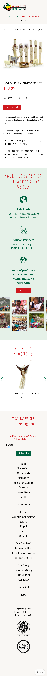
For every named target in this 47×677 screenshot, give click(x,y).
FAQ (23, 594)
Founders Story (23, 570)
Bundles (23, 497)
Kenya (23, 521)
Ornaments (23, 473)
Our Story (24, 565)
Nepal (23, 526)
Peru (23, 531)
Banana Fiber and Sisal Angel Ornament (24, 393)
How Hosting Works (23, 553)
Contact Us (23, 587)
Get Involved (23, 543)
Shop (23, 463)
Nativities (23, 478)
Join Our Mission (23, 558)
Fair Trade (23, 579)
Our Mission (23, 575)
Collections (23, 512)
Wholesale (23, 504)
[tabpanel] (23, 55)
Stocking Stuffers (23, 483)
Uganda (23, 536)
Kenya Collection (16, 30)
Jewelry (23, 487)
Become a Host (23, 548)
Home (5, 30)
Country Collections (23, 517)
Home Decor (23, 492)
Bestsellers (23, 468)
